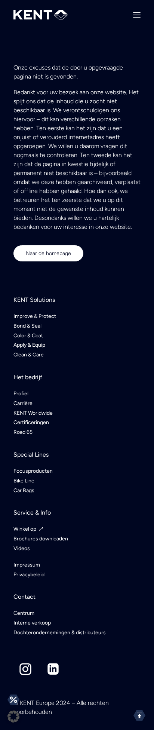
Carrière (23, 403)
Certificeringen (31, 422)
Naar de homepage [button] (48, 253)
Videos (21, 548)
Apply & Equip (29, 345)
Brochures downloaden (40, 539)
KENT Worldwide (33, 413)
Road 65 (23, 432)
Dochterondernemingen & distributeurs (59, 632)
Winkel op (24, 529)
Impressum (26, 565)
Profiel (20, 393)
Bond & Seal (27, 326)
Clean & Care (28, 355)
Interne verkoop (32, 623)
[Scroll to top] (139, 714)
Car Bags (23, 490)
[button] (137, 15)
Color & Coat (28, 335)
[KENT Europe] (40, 14)
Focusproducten (33, 471)
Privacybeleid (28, 574)
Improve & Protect (34, 316)
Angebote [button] (13, 700)
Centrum (23, 613)
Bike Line (23, 481)
